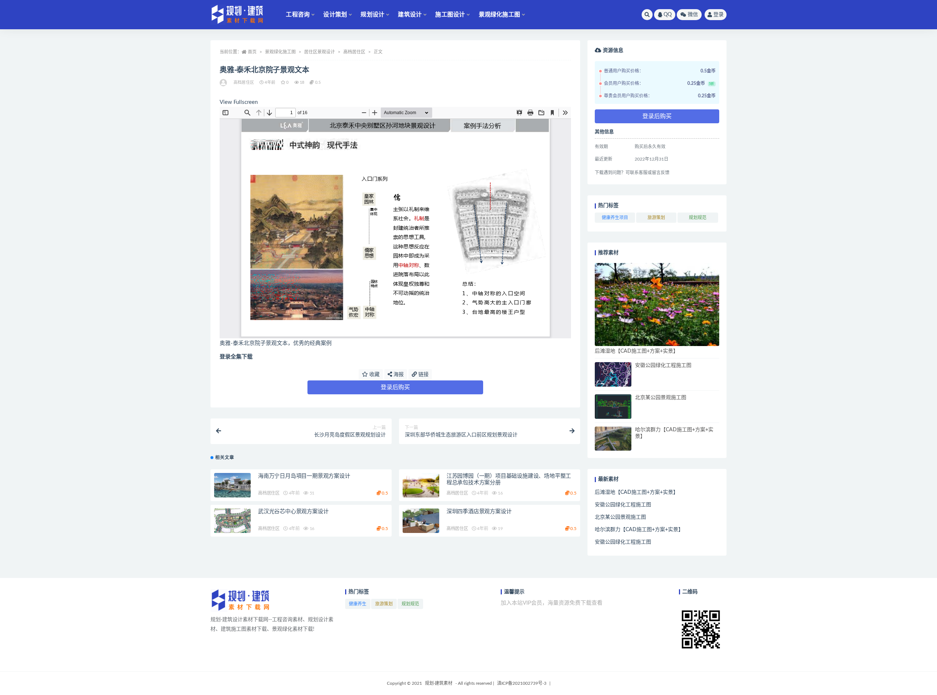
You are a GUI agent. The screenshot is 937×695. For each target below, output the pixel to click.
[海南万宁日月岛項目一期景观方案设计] (232, 485)
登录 (718, 14)
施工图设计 (450, 15)
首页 (252, 52)
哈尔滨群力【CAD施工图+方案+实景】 (639, 529)
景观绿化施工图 (499, 15)
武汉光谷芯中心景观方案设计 (293, 511)
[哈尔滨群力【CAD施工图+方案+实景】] (613, 439)
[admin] (224, 82)
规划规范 (697, 217)
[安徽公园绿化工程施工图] (613, 374)
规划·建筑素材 (438, 683)
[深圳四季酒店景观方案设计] (421, 520)
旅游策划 (656, 217)
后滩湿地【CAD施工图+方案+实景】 (636, 351)
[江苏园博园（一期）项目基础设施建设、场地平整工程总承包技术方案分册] (421, 485)
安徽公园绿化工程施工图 (663, 365)
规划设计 (372, 15)
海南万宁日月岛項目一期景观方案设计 (304, 476)
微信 (693, 14)
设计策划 (335, 15)
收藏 (374, 374)
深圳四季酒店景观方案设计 (479, 511)
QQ (668, 14)
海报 (398, 374)
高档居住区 (354, 52)
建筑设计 (410, 15)
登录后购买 (395, 387)
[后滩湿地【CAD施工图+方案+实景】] (657, 304)
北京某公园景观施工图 (660, 397)
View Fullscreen (239, 102)
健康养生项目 (615, 217)
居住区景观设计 (319, 52)
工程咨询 (298, 15)
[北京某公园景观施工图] (613, 406)
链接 (423, 374)
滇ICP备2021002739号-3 (521, 683)
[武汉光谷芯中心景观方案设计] (232, 520)
